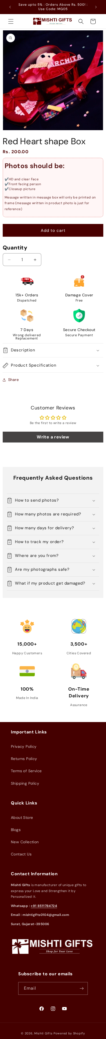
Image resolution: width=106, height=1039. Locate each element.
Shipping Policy (25, 783)
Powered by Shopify (69, 1033)
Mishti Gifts (43, 1033)
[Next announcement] (96, 7)
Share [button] (13, 379)
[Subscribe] (82, 988)
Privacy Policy (24, 746)
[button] (11, 21)
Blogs (16, 829)
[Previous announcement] (10, 7)
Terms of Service (26, 770)
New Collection (25, 841)
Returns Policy (24, 758)
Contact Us (21, 854)
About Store (22, 817)
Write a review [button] (53, 437)
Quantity (15, 247)
